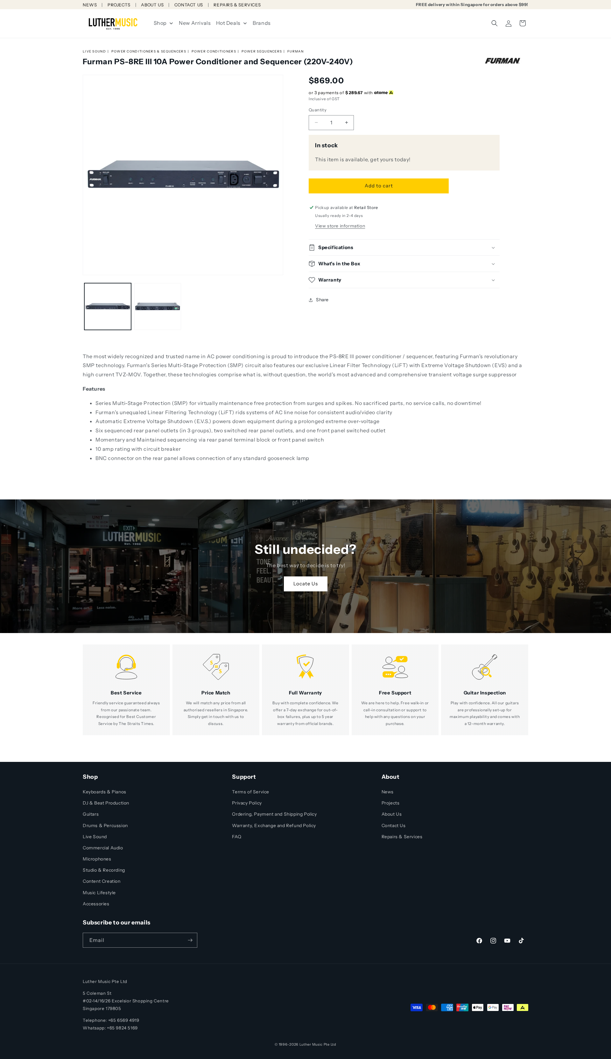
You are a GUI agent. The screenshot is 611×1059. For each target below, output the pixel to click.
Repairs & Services (402, 837)
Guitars (91, 814)
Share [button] (322, 300)
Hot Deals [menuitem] (228, 23)
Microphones (97, 859)
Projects (391, 803)
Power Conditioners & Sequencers (148, 51)
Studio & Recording (104, 870)
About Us (392, 814)
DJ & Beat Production (106, 803)
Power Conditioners (214, 51)
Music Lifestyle (99, 892)
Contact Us (394, 825)
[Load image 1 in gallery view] (107, 306)
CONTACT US (188, 4)
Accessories (96, 904)
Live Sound (94, 51)
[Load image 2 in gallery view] (157, 306)
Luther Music (311, 1044)
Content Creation (102, 881)
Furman (295, 51)
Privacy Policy (247, 803)
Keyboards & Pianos (104, 792)
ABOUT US (152, 4)
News (388, 792)
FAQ (236, 837)
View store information (340, 226)
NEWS (90, 4)
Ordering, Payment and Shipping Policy (274, 814)
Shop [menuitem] (160, 23)
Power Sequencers (262, 51)
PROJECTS (119, 4)
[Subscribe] (190, 940)
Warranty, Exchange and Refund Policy (274, 825)
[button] (495, 23)
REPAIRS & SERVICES (237, 4)
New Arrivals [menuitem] (195, 23)
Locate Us (305, 584)
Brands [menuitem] (262, 23)
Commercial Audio (103, 848)
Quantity (318, 109)
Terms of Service (250, 792)
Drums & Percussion (105, 825)
